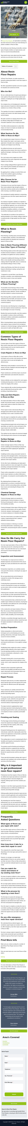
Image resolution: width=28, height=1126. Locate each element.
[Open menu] (25, 2)
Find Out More (14, 812)
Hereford (5, 1041)
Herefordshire (6, 1043)
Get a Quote (13, 34)
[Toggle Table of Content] (14, 66)
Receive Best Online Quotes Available (14, 332)
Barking (3, 956)
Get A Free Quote (14, 1031)
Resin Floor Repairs (7, 40)
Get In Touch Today (14, 61)
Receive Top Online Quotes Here (14, 533)
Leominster (5, 1044)
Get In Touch (14, 1103)
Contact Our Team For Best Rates (14, 224)
